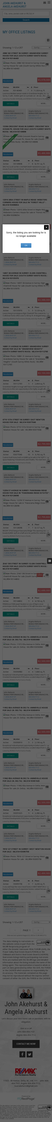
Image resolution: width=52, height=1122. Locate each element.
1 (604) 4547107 (10, 116)
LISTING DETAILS (10, 103)
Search (26, 20)
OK (26, 245)
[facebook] (22, 1054)
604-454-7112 (34, 116)
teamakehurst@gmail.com (26, 1086)
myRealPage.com (26, 1099)
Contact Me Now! (26, 1043)
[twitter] (30, 1054)
